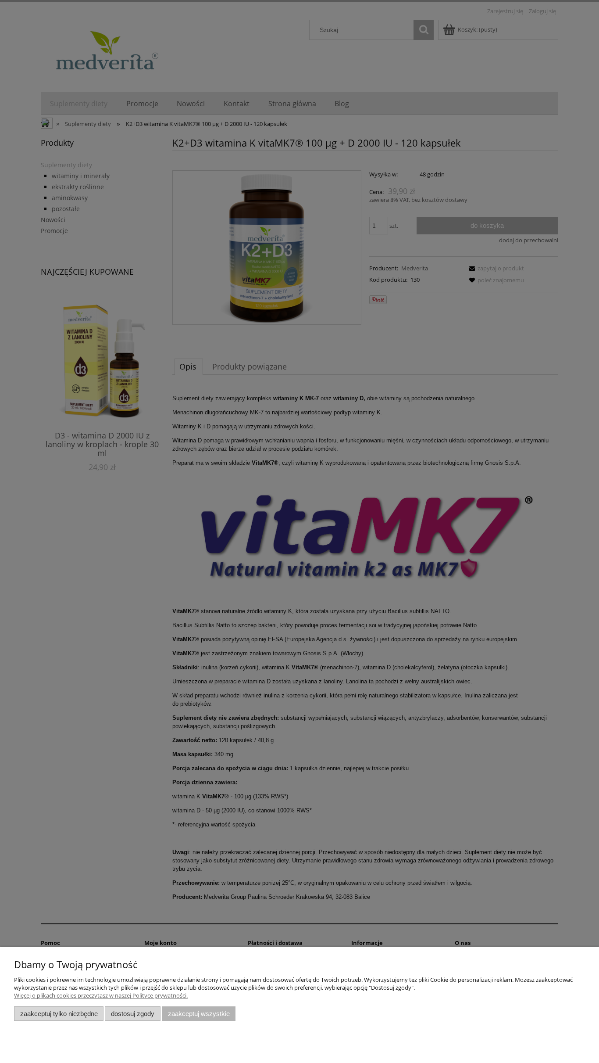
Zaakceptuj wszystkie (199, 1013)
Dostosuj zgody (132, 1013)
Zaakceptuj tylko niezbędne (59, 1013)
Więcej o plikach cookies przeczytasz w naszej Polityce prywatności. (101, 995)
